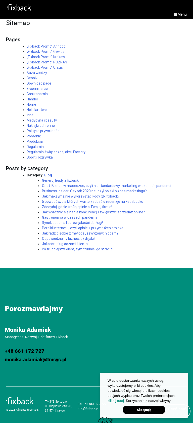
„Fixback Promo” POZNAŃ (47, 62)
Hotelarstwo (37, 110)
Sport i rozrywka (40, 157)
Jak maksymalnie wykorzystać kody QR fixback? (81, 196)
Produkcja (35, 141)
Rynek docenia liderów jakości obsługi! (72, 223)
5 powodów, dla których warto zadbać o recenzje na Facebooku (92, 202)
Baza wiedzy (37, 73)
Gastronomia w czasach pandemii (69, 217)
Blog (48, 175)
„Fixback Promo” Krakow (46, 57)
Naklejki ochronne (41, 126)
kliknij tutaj (116, 401)
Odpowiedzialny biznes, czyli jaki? (68, 239)
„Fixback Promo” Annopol (46, 46)
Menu (182, 14)
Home (31, 104)
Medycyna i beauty (42, 120)
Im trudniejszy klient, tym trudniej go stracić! (77, 249)
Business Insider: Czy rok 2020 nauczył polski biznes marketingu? (94, 191)
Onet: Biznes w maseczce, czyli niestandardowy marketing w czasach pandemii (106, 186)
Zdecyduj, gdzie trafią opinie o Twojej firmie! (77, 207)
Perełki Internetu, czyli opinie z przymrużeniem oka (82, 228)
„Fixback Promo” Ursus (45, 67)
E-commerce (37, 89)
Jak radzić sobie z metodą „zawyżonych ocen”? (80, 233)
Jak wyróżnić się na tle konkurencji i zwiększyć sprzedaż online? (93, 212)
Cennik (32, 78)
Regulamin (35, 147)
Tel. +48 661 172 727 (92, 404)
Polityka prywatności (43, 131)
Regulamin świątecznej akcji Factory (56, 152)
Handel (32, 99)
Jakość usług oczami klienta (65, 244)
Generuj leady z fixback (60, 180)
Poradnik (34, 136)
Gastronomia (37, 94)
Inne (30, 115)
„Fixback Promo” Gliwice (46, 52)
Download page (39, 83)
